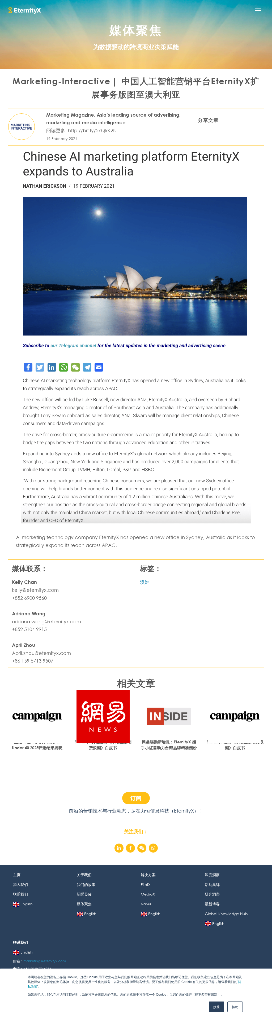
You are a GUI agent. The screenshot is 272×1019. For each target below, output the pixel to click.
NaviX (146, 903)
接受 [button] (216, 1006)
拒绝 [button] (235, 1006)
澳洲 (145, 582)
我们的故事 (86, 884)
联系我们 (20, 894)
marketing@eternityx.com (45, 961)
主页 (16, 874)
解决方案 (148, 874)
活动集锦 (212, 884)
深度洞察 (212, 874)
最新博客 (212, 903)
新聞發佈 (84, 894)
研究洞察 (212, 894)
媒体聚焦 (84, 903)
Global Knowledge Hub (226, 913)
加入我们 (20, 884)
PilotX (146, 884)
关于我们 (84, 874)
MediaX (148, 894)
